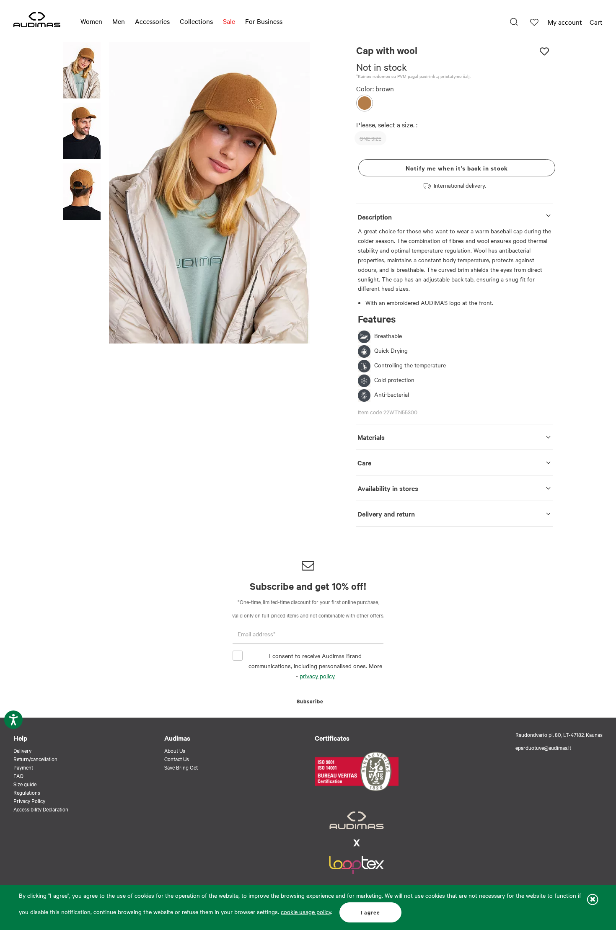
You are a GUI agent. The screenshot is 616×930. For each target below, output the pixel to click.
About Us (174, 750)
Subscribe (310, 701)
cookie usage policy (306, 911)
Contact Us (176, 758)
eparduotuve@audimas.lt (543, 747)
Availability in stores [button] (387, 488)
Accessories (152, 21)
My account (565, 21)
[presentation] (291, 193)
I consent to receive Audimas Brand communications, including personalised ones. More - (315, 665)
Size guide (24, 784)
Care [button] (364, 462)
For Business (263, 21)
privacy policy (317, 676)
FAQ (18, 775)
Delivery (22, 750)
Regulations (26, 792)
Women (91, 21)
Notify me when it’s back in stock (457, 167)
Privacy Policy (29, 800)
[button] (82, 71)
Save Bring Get (181, 767)
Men (118, 21)
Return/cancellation (35, 758)
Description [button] (374, 216)
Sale (229, 21)
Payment (23, 767)
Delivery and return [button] (386, 513)
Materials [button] (371, 437)
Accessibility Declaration (40, 809)
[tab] (454, 215)
